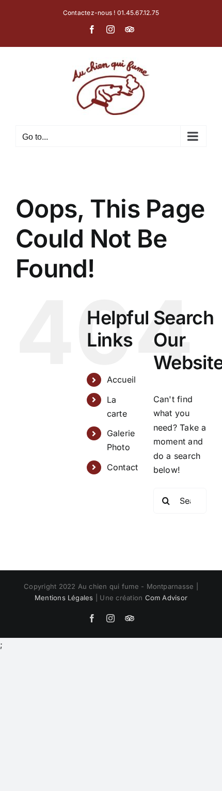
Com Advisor (166, 598)
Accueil (121, 379)
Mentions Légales (64, 598)
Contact (122, 467)
